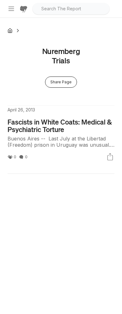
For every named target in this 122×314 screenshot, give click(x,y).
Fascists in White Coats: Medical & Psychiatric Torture (60, 125)
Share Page (61, 82)
